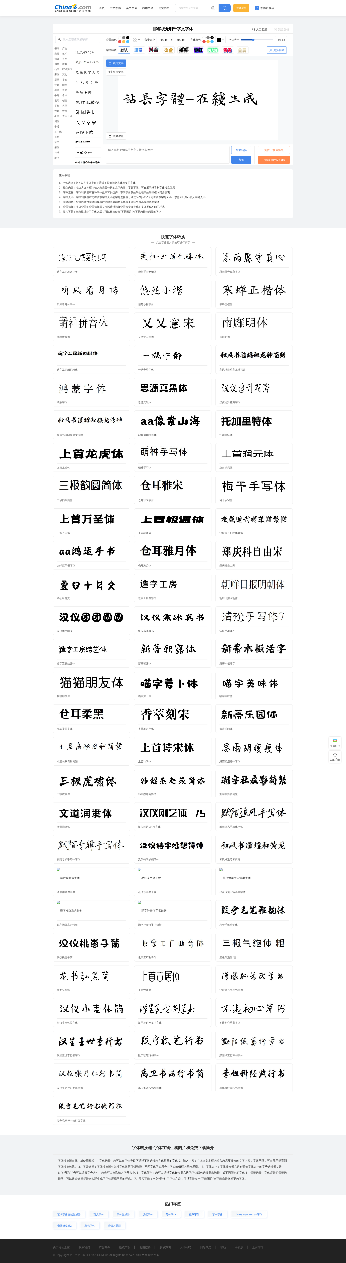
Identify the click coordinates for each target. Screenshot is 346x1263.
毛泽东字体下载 (147, 892)
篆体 (56, 147)
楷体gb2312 (64, 1225)
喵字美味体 (225, 696)
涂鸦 (64, 90)
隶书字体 (89, 1225)
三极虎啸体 (63, 794)
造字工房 (67, 116)
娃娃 (56, 85)
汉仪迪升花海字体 (229, 402)
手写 (56, 95)
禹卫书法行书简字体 (150, 1088)
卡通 (56, 126)
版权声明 (124, 1247)
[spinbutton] (281, 39)
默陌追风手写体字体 (231, 826)
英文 (64, 74)
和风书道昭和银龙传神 (70, 434)
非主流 (58, 132)
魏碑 (56, 59)
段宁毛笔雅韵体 (228, 924)
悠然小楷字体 (146, 304)
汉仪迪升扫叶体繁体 (231, 532)
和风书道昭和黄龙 (229, 859)
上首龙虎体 (63, 467)
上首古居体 (144, 990)
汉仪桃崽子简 (64, 957)
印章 (64, 85)
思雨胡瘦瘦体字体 (229, 761)
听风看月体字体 (66, 304)
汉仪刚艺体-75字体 (149, 826)
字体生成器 (123, 1214)
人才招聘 (185, 1247)
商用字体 (147, 8)
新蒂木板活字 (227, 663)
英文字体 (131, 8)
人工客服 (261, 29)
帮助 (223, 1247)
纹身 (64, 111)
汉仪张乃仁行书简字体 (70, 1088)
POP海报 (67, 69)
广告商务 (104, 1247)
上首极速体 (144, 532)
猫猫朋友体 (63, 696)
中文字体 (115, 8)
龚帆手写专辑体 (147, 271)
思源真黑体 (144, 402)
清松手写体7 (226, 630)
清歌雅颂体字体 (66, 892)
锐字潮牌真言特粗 (67, 924)
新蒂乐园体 (225, 728)
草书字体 (217, 1214)
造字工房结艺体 (66, 663)
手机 (56, 106)
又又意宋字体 (146, 337)
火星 (64, 106)
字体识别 (241, 7)
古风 (56, 111)
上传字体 (258, 1247)
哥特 (56, 137)
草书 (56, 142)
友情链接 (145, 1247)
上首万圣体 (63, 532)
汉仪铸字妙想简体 (148, 859)
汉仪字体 (148, 1214)
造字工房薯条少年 (67, 271)
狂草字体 (194, 1214)
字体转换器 (267, 8)
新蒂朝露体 (144, 663)
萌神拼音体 (63, 337)
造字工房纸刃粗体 (67, 369)
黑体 (56, 90)
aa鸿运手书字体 (66, 565)
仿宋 (56, 69)
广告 (64, 48)
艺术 (64, 53)
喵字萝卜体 (144, 696)
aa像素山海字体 (147, 434)
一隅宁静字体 (146, 369)
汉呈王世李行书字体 (68, 1055)
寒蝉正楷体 (225, 304)
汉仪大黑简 (114, 1225)
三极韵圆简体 (64, 500)
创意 (64, 100)
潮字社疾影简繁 (228, 794)
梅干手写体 (225, 500)
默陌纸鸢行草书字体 (231, 1055)
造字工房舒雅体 (147, 598)
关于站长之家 (61, 1247)
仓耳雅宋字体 (146, 500)
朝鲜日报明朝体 (228, 598)
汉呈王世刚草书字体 (150, 1022)
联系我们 (84, 1247)
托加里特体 (225, 434)
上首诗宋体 (144, 761)
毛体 (56, 116)
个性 (64, 95)
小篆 (64, 80)
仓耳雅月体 (144, 565)
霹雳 (56, 80)
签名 (64, 64)
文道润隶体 (63, 826)
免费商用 (164, 8)
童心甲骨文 (63, 598)
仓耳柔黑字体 (64, 728)
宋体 (56, 74)
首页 (102, 8)
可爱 (64, 59)
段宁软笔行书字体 (148, 1055)
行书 (56, 152)
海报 (56, 53)
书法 (56, 48)
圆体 (56, 121)
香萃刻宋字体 (146, 728)
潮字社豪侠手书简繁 (150, 924)
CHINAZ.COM (95, 1255)
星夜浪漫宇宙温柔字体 (232, 892)
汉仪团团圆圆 (64, 630)
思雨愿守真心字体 (229, 271)
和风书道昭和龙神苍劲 (232, 369)
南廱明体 (224, 337)
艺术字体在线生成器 (69, 1214)
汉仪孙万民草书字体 (231, 990)
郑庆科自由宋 (227, 565)
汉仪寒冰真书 (146, 630)
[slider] (264, 39)
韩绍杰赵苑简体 (147, 794)
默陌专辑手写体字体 (68, 859)
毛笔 (56, 100)
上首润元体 (225, 467)
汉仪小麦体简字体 (67, 1022)
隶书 (56, 158)
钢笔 (56, 64)
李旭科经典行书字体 (231, 1088)
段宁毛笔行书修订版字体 (71, 1120)
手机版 (239, 1247)
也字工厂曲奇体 (147, 957)
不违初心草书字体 (229, 1022)
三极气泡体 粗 (227, 957)
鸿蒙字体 (62, 402)
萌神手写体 (144, 467)
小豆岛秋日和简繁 (67, 761)
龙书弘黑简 (63, 990)
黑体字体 (171, 1214)
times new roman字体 (248, 1214)
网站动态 (205, 1247)
